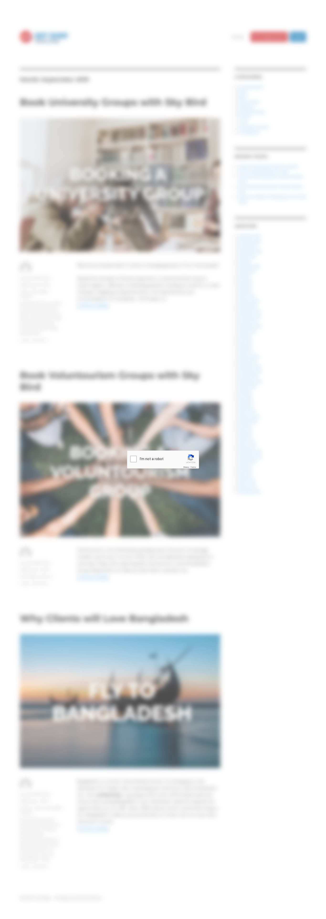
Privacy (186, 467)
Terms (193, 467)
